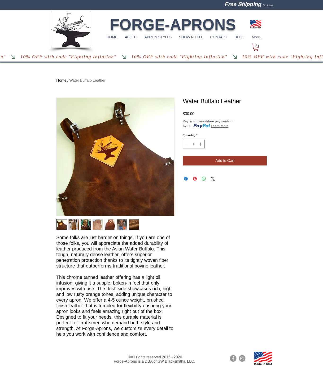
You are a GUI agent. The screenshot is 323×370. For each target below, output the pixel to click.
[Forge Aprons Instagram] (242, 358)
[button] (256, 47)
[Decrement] (186, 144)
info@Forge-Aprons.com (70, 353)
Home (61, 80)
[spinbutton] (193, 144)
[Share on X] (213, 179)
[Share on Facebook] (186, 179)
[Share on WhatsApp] (204, 179)
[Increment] (201, 144)
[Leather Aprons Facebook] (233, 358)
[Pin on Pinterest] (195, 179)
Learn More (219, 126)
